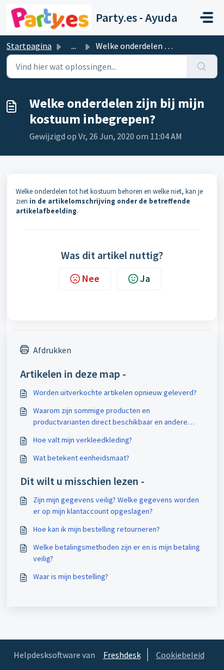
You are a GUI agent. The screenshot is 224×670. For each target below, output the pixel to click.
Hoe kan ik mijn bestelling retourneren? (96, 529)
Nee (90, 278)
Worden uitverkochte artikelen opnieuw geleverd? (115, 392)
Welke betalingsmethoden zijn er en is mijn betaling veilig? (116, 552)
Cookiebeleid (180, 654)
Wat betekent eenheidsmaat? (81, 458)
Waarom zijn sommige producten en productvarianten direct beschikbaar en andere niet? (110, 416)
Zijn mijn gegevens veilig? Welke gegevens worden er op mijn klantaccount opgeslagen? (116, 505)
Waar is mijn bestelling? (70, 576)
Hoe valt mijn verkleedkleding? (82, 440)
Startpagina (29, 45)
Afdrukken (52, 350)
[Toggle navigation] (206, 17)
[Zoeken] (201, 66)
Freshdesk (122, 654)
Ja (145, 278)
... (73, 45)
